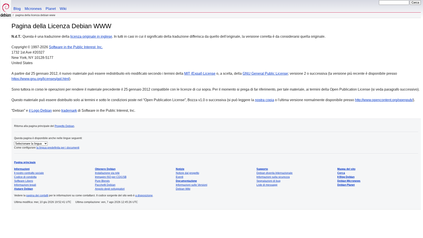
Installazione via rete (107, 173)
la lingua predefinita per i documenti (57, 147)
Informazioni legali (25, 184)
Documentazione (186, 180)
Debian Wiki (183, 188)
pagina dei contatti (37, 195)
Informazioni (22, 169)
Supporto (262, 169)
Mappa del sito (346, 169)
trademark (69, 110)
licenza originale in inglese (91, 36)
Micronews (33, 9)
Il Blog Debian (345, 176)
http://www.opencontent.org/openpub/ (384, 100)
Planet (51, 9)
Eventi (179, 176)
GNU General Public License (265, 73)
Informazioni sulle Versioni (191, 184)
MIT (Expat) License (199, 73)
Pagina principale (25, 162)
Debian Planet (346, 184)
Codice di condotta (25, 176)
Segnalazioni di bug (268, 180)
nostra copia (264, 100)
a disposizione (144, 195)
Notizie (180, 169)
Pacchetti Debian (105, 184)
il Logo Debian (40, 110)
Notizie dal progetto (187, 173)
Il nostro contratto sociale (29, 173)
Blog (17, 9)
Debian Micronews (348, 180)
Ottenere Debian (105, 169)
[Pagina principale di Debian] (5, 9)
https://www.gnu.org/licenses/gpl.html (40, 79)
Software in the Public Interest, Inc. (76, 47)
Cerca (341, 173)
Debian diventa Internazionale (274, 173)
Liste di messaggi (266, 184)
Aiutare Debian (23, 188)
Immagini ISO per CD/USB (110, 176)
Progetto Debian (64, 126)
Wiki (63, 9)
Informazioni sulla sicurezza (273, 176)
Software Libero (23, 180)
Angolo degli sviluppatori (110, 188)
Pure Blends (102, 180)
